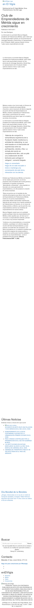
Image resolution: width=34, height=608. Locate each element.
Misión (7, 577)
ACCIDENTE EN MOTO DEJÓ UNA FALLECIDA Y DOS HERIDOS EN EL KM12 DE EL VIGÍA (18, 428)
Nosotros (7, 575)
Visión (6, 579)
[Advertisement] (17, 87)
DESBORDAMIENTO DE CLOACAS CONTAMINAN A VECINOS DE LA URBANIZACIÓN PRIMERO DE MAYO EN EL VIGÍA (18, 434)
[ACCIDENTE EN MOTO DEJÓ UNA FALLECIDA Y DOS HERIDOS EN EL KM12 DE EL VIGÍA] (19, 425)
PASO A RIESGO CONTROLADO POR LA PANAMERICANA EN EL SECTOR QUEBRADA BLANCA (18, 440)
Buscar (29, 543)
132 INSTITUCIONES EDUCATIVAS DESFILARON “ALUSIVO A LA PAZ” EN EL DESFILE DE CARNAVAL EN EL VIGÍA (17, 446)
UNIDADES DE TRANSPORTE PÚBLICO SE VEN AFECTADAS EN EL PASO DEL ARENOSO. (17, 451)
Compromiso (8, 581)
